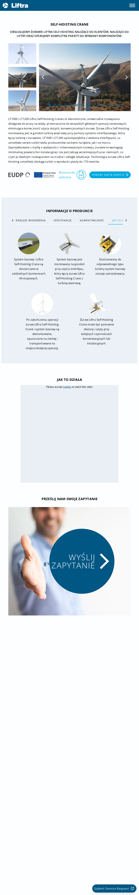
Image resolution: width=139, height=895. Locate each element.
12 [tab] (109, 105)
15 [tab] (84, 109)
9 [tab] (93, 105)
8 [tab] (87, 105)
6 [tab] (76, 105)
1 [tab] (49, 105)
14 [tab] (120, 105)
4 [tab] (65, 105)
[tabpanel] (85, 77)
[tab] (26, 220)
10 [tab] (98, 105)
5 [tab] (71, 105)
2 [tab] (55, 105)
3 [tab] (60, 105)
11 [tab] (103, 105)
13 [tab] (114, 105)
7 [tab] (82, 105)
